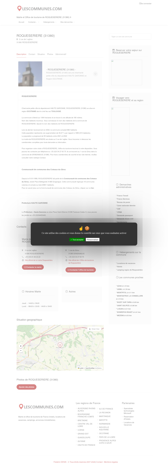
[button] (21, 346)
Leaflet (81, 368)
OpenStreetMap (90, 368)
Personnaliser (92, 239)
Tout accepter (77, 239)
